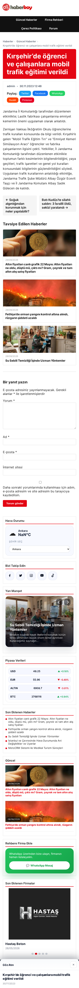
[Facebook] (9, 575)
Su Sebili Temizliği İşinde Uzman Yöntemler (33, 736)
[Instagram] (31, 575)
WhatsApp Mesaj (39, 865)
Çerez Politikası (31, 28)
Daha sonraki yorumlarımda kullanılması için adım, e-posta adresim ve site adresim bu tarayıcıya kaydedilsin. (39, 491)
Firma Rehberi (54, 19)
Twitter (25, 93)
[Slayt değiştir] (32, 954)
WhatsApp (57, 93)
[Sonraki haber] (67, 602)
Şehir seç (16, 541)
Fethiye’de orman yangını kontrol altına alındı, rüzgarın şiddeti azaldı (40, 730)
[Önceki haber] (59, 602)
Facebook (40, 93)
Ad (6, 437)
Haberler (8, 41)
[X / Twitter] (20, 575)
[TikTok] (52, 575)
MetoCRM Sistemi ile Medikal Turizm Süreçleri (35, 747)
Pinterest (27, 100)
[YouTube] (42, 575)
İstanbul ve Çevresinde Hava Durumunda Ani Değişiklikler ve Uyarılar (35, 742)
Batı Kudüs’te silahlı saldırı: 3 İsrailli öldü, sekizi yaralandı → (57, 203)
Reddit (12, 100)
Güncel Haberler (26, 19)
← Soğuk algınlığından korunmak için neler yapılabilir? (17, 205)
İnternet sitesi (12, 467)
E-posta (10, 452)
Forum (53, 28)
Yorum (9, 401)
